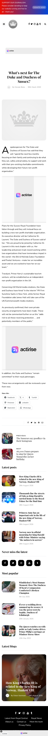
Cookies (4, 734)
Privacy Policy (25, 725)
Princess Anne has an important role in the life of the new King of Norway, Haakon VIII (32, 516)
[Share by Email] (42, 422)
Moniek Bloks (20, 87)
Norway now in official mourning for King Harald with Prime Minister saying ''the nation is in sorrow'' (32, 536)
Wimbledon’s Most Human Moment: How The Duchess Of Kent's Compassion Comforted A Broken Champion (32, 587)
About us (9, 721)
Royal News (36, 718)
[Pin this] (38, 422)
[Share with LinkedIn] (35, 422)
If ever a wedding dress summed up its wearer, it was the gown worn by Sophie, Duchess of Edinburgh (31, 609)
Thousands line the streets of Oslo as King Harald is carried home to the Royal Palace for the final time (31, 497)
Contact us (21, 721)
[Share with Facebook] (28, 422)
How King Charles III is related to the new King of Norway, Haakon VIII (31, 479)
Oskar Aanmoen (19, 695)
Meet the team (36, 721)
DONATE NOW (39, 7)
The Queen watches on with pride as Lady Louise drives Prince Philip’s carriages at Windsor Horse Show (32, 630)
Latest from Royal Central (16, 718)
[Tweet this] (31, 422)
